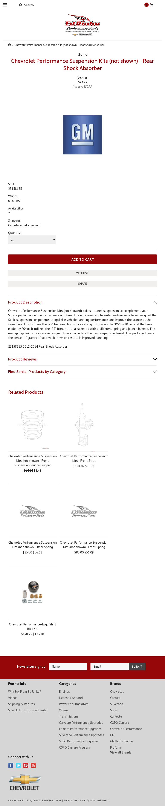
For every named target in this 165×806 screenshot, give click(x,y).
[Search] (20, 4)
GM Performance (121, 741)
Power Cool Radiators (74, 704)
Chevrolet (117, 691)
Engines (64, 691)
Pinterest (26, 765)
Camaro (115, 698)
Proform (115, 747)
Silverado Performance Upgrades (81, 735)
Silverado (116, 704)
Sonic (114, 710)
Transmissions (68, 716)
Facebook (11, 765)
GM (112, 735)
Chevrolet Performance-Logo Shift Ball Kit (32, 626)
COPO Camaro (119, 723)
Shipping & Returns (21, 704)
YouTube (33, 765)
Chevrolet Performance (126, 729)
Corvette (116, 716)
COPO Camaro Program (74, 747)
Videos (12, 698)
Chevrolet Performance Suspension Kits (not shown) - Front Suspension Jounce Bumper (32, 460)
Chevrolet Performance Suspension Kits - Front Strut (84, 458)
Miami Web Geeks (99, 800)
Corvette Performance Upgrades (81, 723)
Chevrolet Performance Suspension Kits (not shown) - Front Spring (84, 544)
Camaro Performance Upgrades (80, 729)
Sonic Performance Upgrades (79, 741)
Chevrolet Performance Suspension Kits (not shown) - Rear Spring (32, 544)
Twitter (18, 765)
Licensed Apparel (71, 698)
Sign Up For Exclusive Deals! (27, 710)
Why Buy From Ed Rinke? (24, 691)
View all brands (120, 752)
